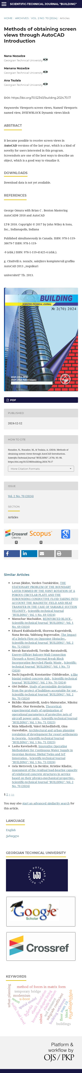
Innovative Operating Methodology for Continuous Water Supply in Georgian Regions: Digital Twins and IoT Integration (42, 752)
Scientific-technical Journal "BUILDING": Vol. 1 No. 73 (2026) (44, 666)
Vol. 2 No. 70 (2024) (44, 18)
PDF (12, 400)
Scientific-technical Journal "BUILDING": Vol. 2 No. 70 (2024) (44, 680)
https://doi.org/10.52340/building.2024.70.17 (41, 98)
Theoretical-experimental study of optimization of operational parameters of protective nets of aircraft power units (42, 712)
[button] (12, 553)
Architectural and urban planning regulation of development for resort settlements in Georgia (45, 734)
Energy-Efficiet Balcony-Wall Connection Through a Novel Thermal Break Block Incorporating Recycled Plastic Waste (39, 658)
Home (8, 18)
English (11, 830)
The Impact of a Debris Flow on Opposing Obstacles (44, 637)
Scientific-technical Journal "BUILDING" (43, 4)
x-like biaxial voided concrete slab (45, 676)
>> (12, 794)
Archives (22, 18)
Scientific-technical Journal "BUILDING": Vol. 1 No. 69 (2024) (38, 613)
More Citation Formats (25, 468)
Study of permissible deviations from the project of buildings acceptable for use (44, 688)
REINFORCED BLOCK (57, 619)
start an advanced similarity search (46, 803)
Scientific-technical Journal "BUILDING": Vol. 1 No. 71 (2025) (44, 720)
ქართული (12, 836)
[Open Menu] (4, 4)
